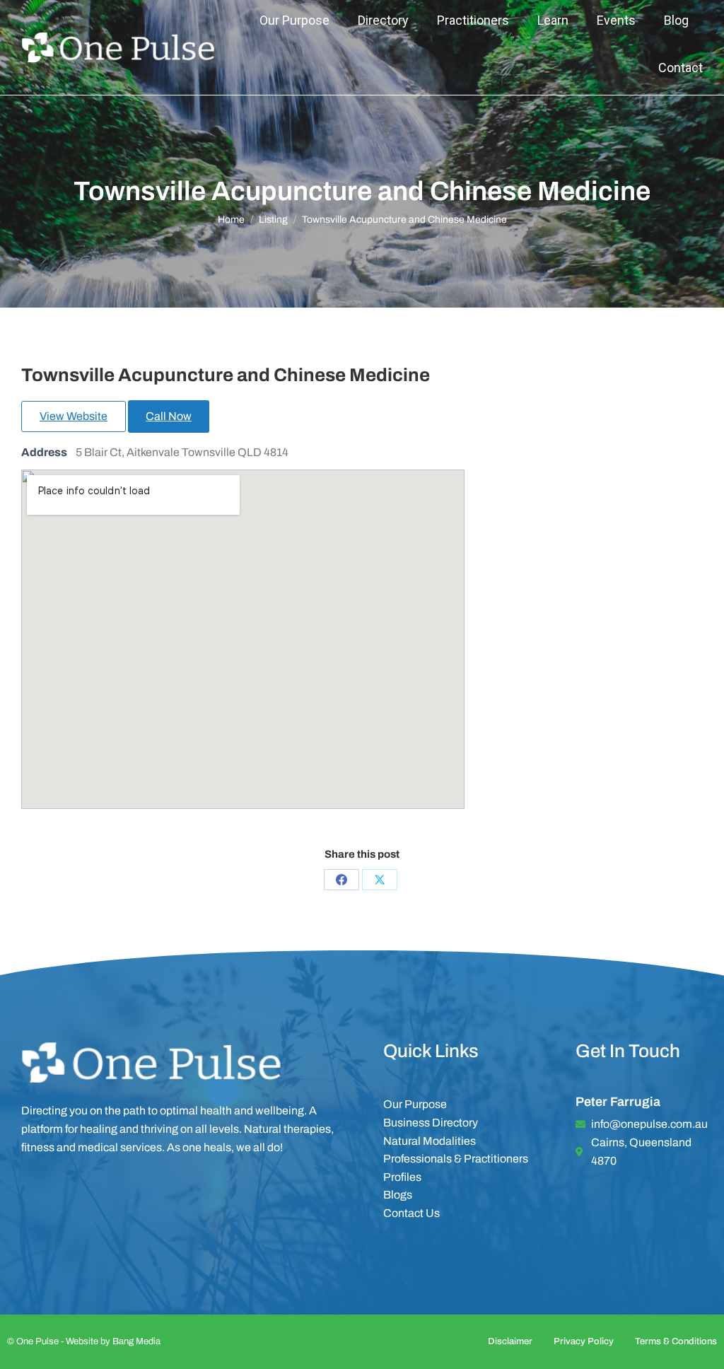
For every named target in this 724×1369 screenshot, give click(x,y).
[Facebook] (341, 879)
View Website (73, 416)
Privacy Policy (584, 1341)
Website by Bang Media (113, 1341)
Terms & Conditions (676, 1341)
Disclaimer (510, 1341)
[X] (379, 879)
